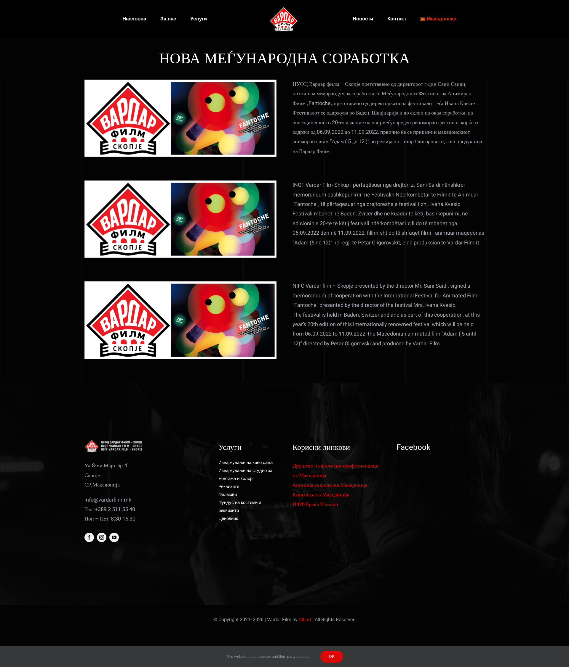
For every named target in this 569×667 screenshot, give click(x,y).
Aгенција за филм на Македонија (330, 485)
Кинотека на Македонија (321, 495)
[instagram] (101, 537)
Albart (305, 619)
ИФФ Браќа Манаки (315, 504)
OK (332, 656)
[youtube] (114, 537)
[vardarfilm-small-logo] (284, 8)
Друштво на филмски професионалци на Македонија (336, 470)
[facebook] (89, 537)
